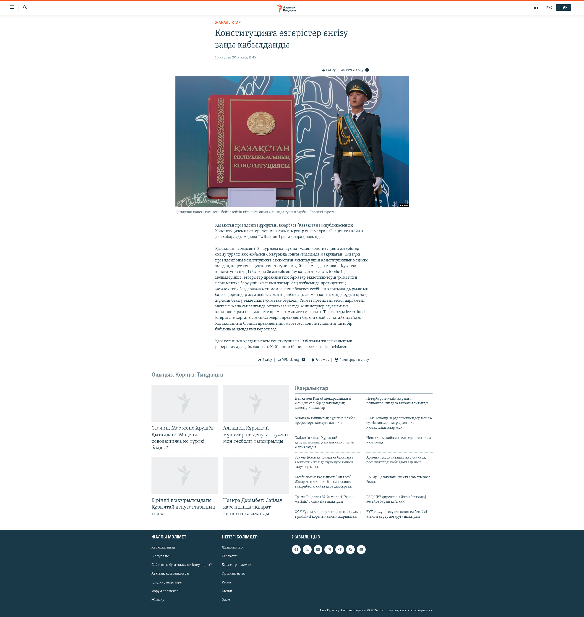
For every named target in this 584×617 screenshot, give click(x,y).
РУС (549, 8)
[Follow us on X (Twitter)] (307, 549)
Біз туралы (160, 556)
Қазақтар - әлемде (236, 565)
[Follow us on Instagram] (328, 549)
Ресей (226, 582)
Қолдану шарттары (166, 582)
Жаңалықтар (232, 547)
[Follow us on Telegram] (339, 549)
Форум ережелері (165, 591)
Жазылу (157, 600)
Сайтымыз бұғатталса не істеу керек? (181, 565)
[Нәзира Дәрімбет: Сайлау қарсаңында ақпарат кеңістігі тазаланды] (256, 475)
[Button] (329, 70)
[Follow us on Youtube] (318, 549)
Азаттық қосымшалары (170, 574)
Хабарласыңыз (163, 547)
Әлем (226, 600)
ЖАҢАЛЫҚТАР (228, 23)
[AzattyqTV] (536, 7)
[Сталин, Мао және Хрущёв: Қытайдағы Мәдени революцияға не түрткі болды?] (184, 403)
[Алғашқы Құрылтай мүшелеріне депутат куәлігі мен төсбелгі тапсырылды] (256, 403)
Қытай (227, 591)
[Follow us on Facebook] (296, 549)
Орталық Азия (233, 574)
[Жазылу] (361, 549)
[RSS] (350, 549)
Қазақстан (230, 556)
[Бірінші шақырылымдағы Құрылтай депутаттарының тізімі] (184, 475)
